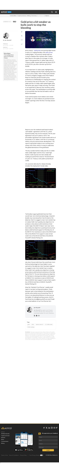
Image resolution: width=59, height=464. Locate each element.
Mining (29, 15)
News (2, 439)
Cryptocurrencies (22, 15)
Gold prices (37, 50)
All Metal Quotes (5, 433)
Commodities (13, 15)
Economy (34, 15)
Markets (3, 437)
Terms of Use (4, 455)
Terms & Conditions (14, 455)
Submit (48, 450)
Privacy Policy (23, 455)
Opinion (47, 15)
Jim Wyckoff (8, 40)
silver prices (49, 52)
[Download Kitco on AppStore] (19, 449)
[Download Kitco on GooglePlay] (28, 449)
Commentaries (4, 441)
